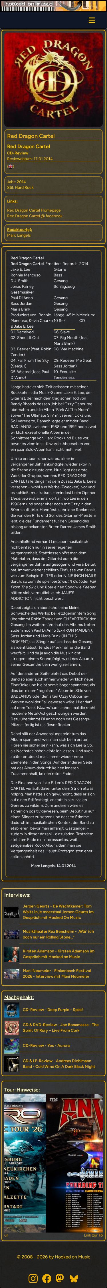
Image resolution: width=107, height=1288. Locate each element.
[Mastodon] (60, 1278)
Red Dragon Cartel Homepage (34, 210)
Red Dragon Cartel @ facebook (34, 216)
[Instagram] (33, 1278)
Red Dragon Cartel (31, 136)
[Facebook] (46, 1278)
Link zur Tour (53, 1235)
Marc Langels (19, 235)
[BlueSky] (74, 1278)
